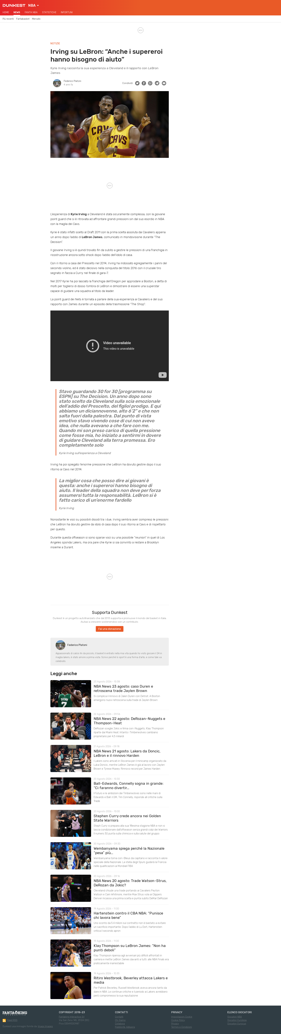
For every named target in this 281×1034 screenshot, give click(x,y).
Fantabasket (22, 19)
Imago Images (45, 1026)
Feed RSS (12, 1020)
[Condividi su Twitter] (137, 83)
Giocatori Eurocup (236, 1023)
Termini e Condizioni (181, 1027)
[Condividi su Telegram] (157, 83)
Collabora (120, 1023)
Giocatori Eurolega (237, 1020)
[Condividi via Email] (164, 83)
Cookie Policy (178, 1020)
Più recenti (8, 19)
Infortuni (67, 12)
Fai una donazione (109, 628)
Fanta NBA (31, 12)
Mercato (36, 19)
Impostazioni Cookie (181, 1016)
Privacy (175, 1023)
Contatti (119, 1016)
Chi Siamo (120, 1020)
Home (6, 12)
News (16, 12)
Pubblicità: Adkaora (125, 1027)
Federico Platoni (72, 81)
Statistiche (49, 12)
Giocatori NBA (234, 1016)
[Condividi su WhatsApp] (150, 83)
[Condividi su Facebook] (144, 83)
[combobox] (33, 5)
